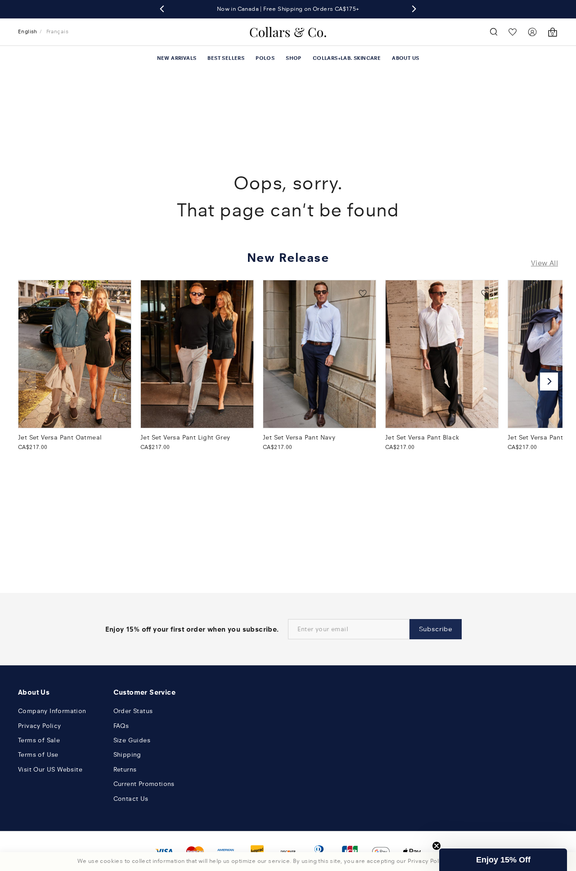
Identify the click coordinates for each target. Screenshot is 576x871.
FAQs (121, 726)
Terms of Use (38, 755)
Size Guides (131, 740)
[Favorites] (513, 31)
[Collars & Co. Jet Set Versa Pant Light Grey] (197, 354)
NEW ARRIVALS (177, 58)
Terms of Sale (39, 740)
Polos (265, 58)
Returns (125, 769)
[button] (503, 860)
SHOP (294, 58)
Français (57, 31)
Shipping (127, 755)
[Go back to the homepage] (288, 32)
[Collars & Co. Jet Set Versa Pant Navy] (319, 354)
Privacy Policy (39, 726)
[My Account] (532, 32)
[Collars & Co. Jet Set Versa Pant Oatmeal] (74, 354)
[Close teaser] (436, 845)
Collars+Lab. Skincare (347, 58)
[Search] (493, 31)
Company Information (52, 711)
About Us (405, 58)
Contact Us (130, 799)
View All (544, 263)
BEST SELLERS (225, 58)
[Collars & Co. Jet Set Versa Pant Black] (442, 354)
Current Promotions (144, 784)
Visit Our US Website (50, 769)
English (27, 31)
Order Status (133, 711)
